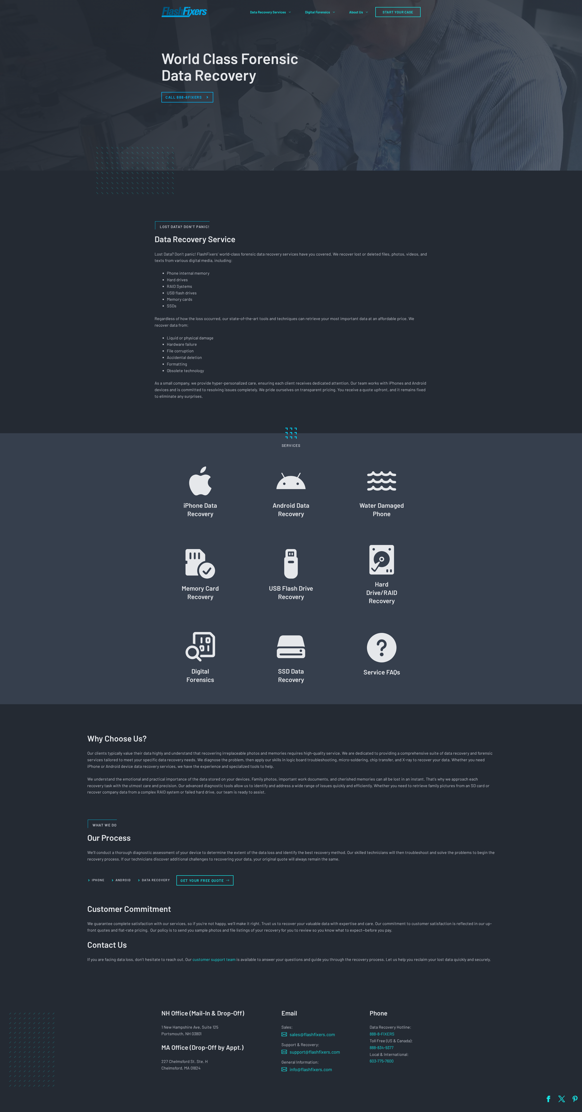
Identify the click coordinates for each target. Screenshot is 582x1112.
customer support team (214, 959)
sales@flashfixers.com (312, 1034)
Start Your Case (398, 12)
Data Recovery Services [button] (268, 12)
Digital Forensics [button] (317, 12)
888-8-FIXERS (382, 1033)
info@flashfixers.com (311, 1069)
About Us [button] (356, 12)
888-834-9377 (382, 1047)
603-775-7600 (382, 1060)
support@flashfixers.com (315, 1052)
